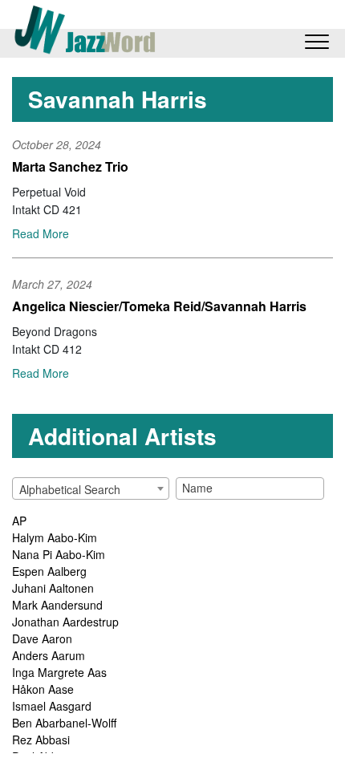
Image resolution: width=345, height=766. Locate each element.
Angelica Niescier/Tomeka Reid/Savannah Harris (159, 306)
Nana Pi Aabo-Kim (58, 554)
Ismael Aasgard (51, 706)
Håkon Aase (43, 689)
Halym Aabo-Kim (54, 537)
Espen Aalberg (49, 571)
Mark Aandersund (57, 605)
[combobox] (90, 488)
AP (19, 521)
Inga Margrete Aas (59, 672)
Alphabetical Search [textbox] (69, 489)
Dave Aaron (42, 638)
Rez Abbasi (41, 740)
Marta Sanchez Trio (70, 166)
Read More (40, 233)
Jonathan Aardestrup (65, 622)
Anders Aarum (48, 655)
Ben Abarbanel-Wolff (64, 723)
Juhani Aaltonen (53, 588)
